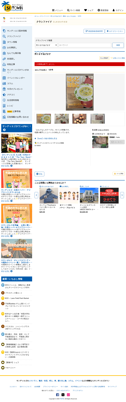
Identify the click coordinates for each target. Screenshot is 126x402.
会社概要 (37, 386)
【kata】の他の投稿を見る (47, 138)
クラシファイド (14, 36)
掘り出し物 (62, 381)
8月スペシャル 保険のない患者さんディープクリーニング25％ (17, 286)
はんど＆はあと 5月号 (74, 16)
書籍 (64, 16)
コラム (10, 83)
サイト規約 (64, 386)
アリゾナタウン (78, 390)
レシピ (10, 106)
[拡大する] (44, 119)
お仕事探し (12, 47)
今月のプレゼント (15, 89)
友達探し (11, 59)
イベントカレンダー (16, 78)
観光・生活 (43, 381)
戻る (40, 174)
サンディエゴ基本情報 (17, 31)
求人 (51, 381)
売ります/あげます (56, 16)
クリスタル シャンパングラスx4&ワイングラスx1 (17, 327)
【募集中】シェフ (12, 362)
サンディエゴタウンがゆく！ (18, 71)
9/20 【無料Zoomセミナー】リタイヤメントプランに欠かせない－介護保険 (17, 354)
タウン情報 (12, 42)
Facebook (57, 394)
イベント (78, 381)
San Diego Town (12, 7)
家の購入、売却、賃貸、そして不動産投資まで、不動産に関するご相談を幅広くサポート (17, 336)
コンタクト (118, 142)
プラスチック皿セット (13, 293)
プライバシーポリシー (50, 386)
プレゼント (105, 186)
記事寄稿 (17, 111)
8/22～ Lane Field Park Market (17, 298)
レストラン (33, 381)
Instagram (68, 394)
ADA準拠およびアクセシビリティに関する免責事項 (88, 386)
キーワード (63, 45)
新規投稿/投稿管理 (95, 31)
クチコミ (11, 94)
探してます (85, 186)
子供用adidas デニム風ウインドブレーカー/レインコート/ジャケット (17, 306)
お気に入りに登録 (119, 58)
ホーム (37, 16)
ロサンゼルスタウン (63, 390)
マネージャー (10, 368)
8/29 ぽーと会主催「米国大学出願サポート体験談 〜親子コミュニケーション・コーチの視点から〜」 (17, 317)
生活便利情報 (13, 100)
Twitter (63, 394)
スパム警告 (120, 173)
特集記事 (11, 64)
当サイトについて (26, 386)
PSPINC (62, 399)
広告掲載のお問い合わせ (18, 117)
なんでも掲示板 (14, 53)
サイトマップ (112, 386)
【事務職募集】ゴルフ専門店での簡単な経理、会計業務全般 (17, 345)
